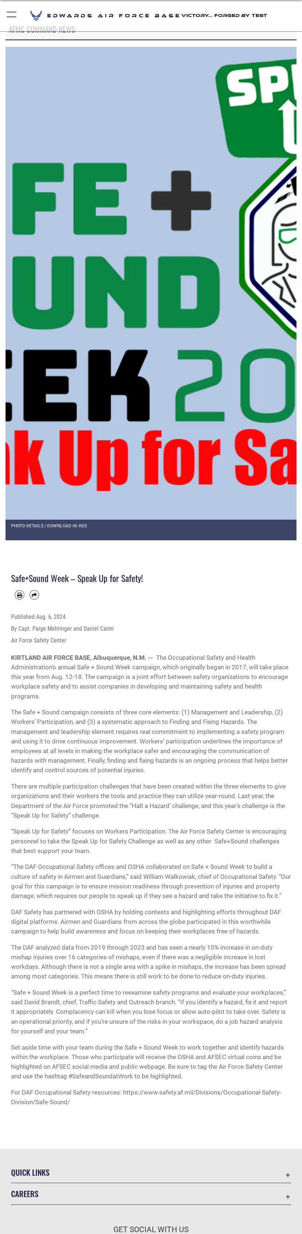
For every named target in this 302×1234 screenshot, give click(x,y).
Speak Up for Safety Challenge (113, 841)
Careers (24, 1193)
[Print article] (19, 595)
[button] (12, 15)
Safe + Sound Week (104, 667)
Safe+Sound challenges (247, 841)
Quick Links (30, 1172)
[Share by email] (34, 595)
